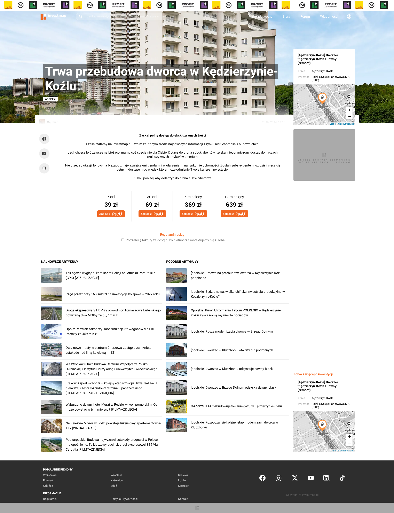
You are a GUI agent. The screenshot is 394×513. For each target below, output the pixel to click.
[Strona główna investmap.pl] (53, 16)
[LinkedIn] (326, 479)
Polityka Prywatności (124, 498)
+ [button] (349, 109)
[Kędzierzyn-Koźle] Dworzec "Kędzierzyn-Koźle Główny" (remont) (318, 59)
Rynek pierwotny (260, 16)
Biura (286, 16)
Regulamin (50, 498)
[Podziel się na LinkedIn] (44, 153)
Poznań (48, 480)
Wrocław (116, 475)
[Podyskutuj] (45, 168)
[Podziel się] (45, 138)
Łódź (114, 485)
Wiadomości (329, 16)
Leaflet (333, 123)
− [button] (349, 116)
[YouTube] (311, 479)
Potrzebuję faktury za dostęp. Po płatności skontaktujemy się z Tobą (175, 240)
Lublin (182, 480)
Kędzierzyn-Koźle (322, 71)
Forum (305, 16)
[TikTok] (342, 479)
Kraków (183, 475)
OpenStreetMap (346, 123)
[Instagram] (278, 479)
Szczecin (183, 485)
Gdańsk (48, 485)
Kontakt (183, 498)
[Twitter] (295, 479)
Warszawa (50, 475)
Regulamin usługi (172, 234)
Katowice (117, 480)
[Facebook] (262, 479)
